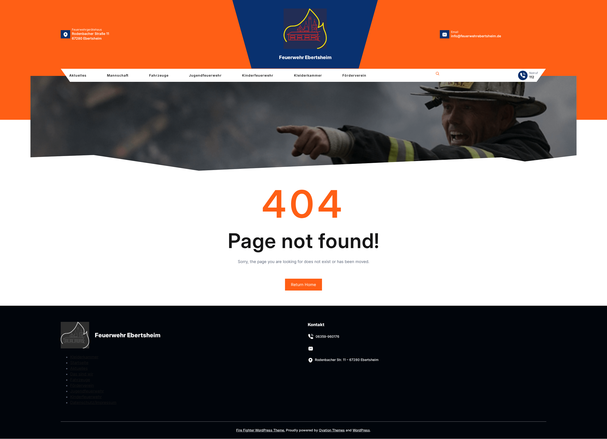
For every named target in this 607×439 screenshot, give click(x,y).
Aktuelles (79, 368)
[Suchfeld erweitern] (437, 74)
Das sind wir (81, 374)
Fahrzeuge (80, 379)
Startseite (79, 362)
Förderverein (82, 385)
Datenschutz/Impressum (93, 402)
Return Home (303, 284)
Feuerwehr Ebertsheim (305, 57)
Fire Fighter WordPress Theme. (260, 430)
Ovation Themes (332, 430)
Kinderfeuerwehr (86, 396)
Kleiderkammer (84, 357)
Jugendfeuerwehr (87, 391)
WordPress (361, 430)
